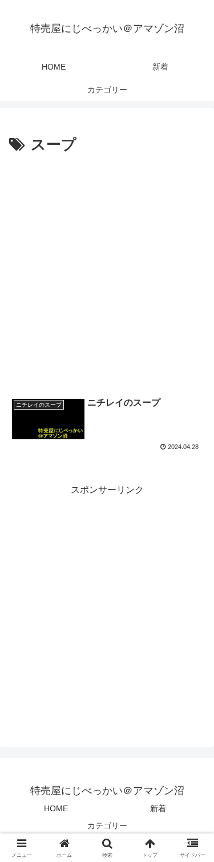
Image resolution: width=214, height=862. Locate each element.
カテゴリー (107, 825)
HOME (56, 808)
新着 (158, 808)
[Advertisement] (107, 271)
